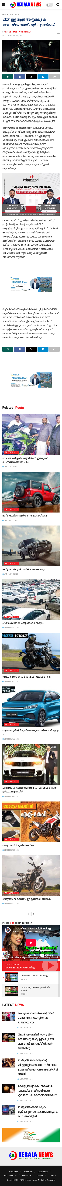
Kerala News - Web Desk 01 (18, 32)
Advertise (28, 1171)
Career (40, 1175)
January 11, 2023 (11, 520)
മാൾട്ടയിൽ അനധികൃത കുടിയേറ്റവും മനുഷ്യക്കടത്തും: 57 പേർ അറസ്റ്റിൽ (38, 1112)
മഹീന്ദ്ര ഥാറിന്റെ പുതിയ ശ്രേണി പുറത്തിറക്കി (24, 516)
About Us (13, 1171)
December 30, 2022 (15, 35)
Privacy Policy (10, 1175)
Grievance (26, 1175)
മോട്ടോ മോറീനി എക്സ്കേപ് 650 (18, 845)
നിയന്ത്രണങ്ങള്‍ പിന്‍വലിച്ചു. (20, 967)
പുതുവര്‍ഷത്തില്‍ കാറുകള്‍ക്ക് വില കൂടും (23, 623)
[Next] (33, 914)
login (12, 923)
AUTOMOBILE (16, 14)
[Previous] (28, 914)
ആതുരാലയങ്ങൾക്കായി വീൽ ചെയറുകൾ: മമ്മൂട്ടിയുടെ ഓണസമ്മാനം (35, 1018)
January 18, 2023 (11, 467)
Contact (52, 1175)
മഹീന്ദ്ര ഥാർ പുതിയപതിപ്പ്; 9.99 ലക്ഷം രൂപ (23, 569)
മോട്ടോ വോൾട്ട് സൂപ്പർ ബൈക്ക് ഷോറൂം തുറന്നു (26, 677)
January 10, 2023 (11, 574)
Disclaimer (43, 1171)
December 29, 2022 (11, 796)
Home (5, 14)
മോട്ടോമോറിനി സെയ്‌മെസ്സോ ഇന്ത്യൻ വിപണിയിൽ (26, 899)
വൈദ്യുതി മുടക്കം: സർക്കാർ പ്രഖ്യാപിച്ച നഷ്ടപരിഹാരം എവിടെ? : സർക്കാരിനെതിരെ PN (37, 1091)
